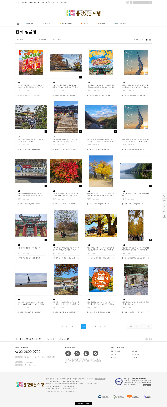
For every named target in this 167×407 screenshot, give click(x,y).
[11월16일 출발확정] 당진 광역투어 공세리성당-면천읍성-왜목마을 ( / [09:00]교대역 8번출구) (31, 204)
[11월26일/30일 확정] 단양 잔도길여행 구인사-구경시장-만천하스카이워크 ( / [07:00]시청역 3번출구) (101, 149)
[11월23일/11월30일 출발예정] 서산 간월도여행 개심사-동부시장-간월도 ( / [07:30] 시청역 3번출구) (66, 149)
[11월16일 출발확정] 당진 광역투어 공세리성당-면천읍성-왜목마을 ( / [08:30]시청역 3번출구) (66, 95)
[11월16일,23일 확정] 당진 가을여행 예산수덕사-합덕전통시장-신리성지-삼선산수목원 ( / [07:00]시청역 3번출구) (66, 312)
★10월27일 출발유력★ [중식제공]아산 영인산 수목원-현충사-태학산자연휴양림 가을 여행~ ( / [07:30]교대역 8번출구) (31, 258)
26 (72, 326)
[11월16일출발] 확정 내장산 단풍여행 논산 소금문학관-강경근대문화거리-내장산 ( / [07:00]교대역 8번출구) (101, 312)
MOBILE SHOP (83, 404)
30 (95, 326)
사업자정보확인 (100, 379)
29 (89, 326)
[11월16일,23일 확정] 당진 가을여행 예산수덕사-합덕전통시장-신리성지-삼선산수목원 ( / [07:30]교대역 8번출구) (66, 204)
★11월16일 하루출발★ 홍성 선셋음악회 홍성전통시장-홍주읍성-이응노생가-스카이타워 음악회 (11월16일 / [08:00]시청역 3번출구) (101, 258)
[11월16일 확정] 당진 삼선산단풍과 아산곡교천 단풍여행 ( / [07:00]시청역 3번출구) (101, 95)
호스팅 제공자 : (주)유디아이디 (88, 384)
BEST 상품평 (57, 39)
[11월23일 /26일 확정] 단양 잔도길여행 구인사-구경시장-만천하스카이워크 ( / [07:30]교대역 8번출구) (136, 204)
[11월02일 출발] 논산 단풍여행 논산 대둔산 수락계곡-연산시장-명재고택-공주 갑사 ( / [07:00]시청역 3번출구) (31, 95)
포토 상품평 (42, 39)
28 (83, 326)
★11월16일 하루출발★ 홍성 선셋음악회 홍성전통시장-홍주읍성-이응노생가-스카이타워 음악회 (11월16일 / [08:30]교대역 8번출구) (66, 258)
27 (78, 326)
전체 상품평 (26, 31)
